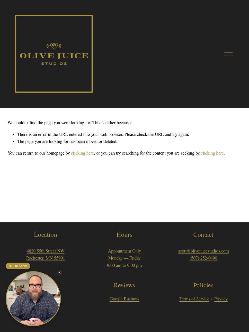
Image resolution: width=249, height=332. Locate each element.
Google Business (124, 299)
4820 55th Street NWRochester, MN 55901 (45, 254)
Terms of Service (194, 299)
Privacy (221, 299)
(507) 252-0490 (203, 258)
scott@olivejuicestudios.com (203, 251)
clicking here (82, 153)
